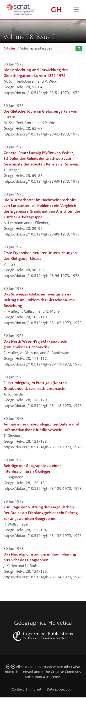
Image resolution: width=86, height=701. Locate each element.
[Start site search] (78, 48)
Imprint (35, 689)
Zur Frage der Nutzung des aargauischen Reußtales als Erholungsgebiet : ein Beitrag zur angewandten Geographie (41, 513)
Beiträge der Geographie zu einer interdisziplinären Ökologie (32, 468)
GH (56, 9)
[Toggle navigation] (76, 9)
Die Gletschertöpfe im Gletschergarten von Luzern (40, 114)
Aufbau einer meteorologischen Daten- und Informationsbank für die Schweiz (41, 427)
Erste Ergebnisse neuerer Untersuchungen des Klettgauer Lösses (40, 255)
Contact (18, 689)
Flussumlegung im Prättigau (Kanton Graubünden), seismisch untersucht (35, 385)
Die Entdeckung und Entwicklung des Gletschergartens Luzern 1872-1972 (36, 72)
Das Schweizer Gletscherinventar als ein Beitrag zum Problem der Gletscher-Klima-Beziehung (40, 300)
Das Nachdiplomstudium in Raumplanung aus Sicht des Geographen (40, 557)
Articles (10, 48)
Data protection (59, 689)
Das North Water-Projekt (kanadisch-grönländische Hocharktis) (35, 344)
